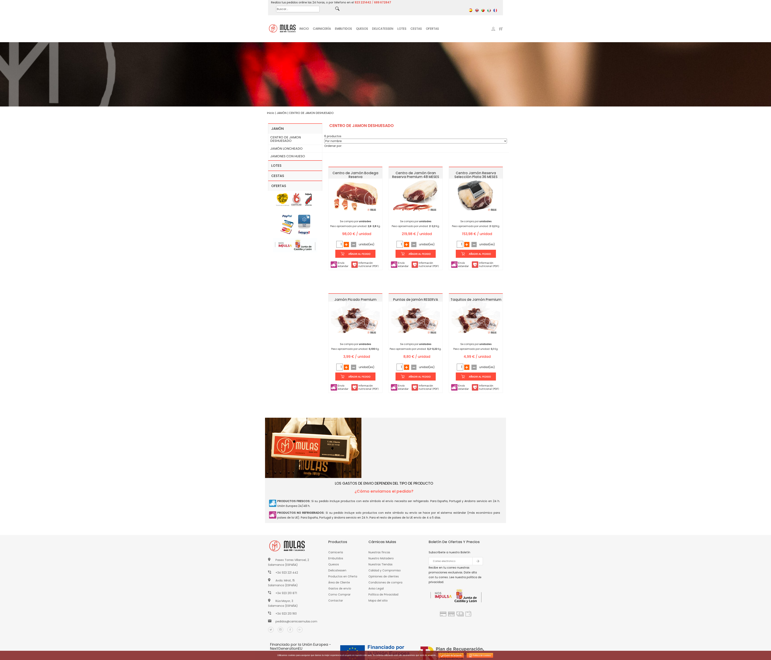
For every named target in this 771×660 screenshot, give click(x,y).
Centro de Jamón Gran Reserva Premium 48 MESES (415, 175)
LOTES (401, 29)
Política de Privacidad (383, 594)
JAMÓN (282, 113)
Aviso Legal (376, 588)
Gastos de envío (339, 588)
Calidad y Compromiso (384, 570)
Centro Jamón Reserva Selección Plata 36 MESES (476, 175)
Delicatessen (337, 570)
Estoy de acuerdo (453, 655)
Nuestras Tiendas (380, 564)
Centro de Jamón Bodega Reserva (355, 175)
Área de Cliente (339, 582)
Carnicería (335, 552)
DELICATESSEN (382, 29)
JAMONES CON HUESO (287, 156)
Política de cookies (481, 655)
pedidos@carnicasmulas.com (296, 621)
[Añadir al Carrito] (355, 254)
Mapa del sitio (378, 601)
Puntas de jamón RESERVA (415, 299)
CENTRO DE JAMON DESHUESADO (311, 113)
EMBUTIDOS (343, 29)
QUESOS (362, 29)
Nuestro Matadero (381, 558)
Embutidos (335, 558)
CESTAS (416, 29)
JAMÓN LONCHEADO (286, 148)
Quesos (333, 564)
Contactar (335, 601)
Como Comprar (339, 594)
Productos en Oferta (342, 576)
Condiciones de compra (385, 582)
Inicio (270, 113)
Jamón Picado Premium (355, 299)
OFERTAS (432, 29)
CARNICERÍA (322, 29)
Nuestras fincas (379, 552)
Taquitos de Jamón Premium (476, 299)
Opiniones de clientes (383, 576)
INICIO (304, 29)
